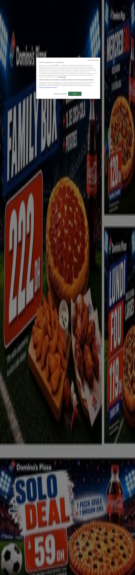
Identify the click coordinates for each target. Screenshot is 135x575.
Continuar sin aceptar (93, 60)
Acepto (75, 93)
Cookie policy (62, 77)
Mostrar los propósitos (60, 93)
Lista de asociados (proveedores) (48, 87)
